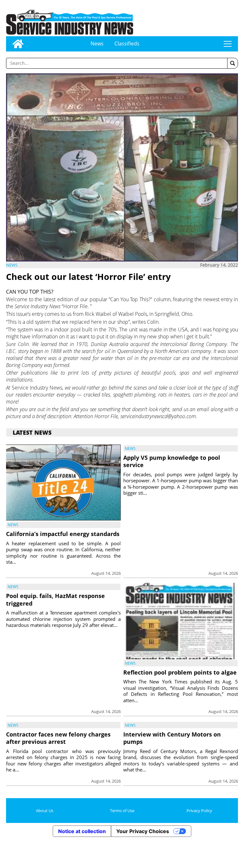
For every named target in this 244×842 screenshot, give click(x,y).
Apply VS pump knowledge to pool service (171, 461)
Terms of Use (122, 810)
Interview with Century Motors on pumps (172, 737)
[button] (232, 63)
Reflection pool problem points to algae (180, 672)
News (97, 43)
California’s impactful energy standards (62, 534)
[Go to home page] (18, 43)
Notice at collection (82, 831)
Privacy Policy (199, 810)
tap (228, 43)
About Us (44, 810)
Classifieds (126, 43)
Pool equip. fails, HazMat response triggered (55, 599)
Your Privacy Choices (142, 831)
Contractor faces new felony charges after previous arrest (58, 737)
